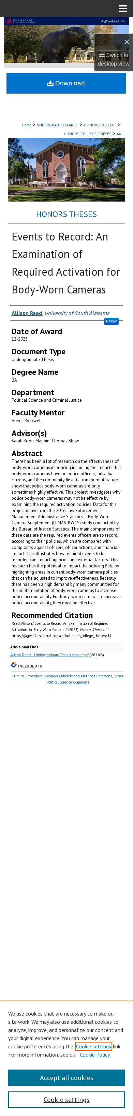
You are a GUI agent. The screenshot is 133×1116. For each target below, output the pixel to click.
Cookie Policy (95, 1054)
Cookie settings (93, 1046)
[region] (66, 1058)
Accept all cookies (66, 1077)
